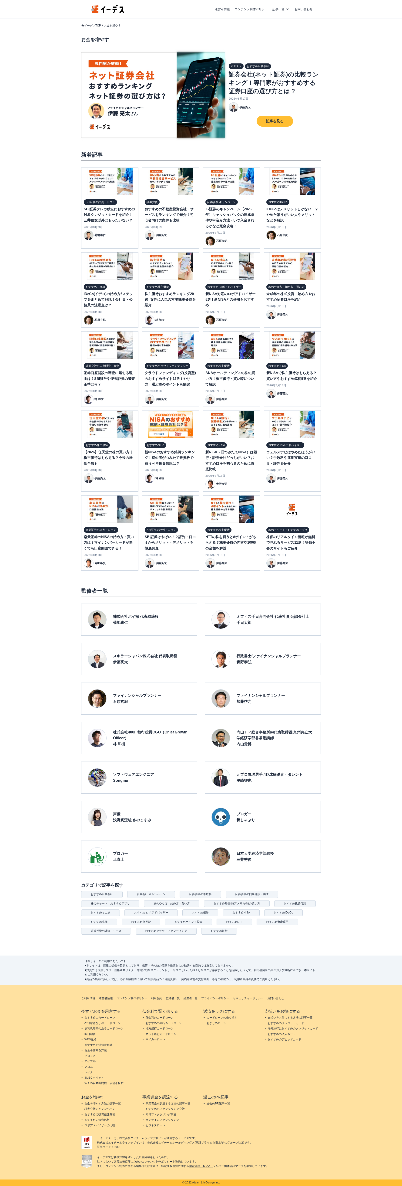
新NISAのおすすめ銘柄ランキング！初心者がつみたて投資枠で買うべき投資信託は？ (170, 457)
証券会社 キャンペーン (151, 894)
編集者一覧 (191, 998)
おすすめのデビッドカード (284, 1039)
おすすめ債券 (200, 912)
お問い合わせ (304, 9)
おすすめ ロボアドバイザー (151, 912)
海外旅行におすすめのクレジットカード (293, 1028)
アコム (88, 1066)
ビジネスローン (155, 1125)
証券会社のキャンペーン (99, 1108)
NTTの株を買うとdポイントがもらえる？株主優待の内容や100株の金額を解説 (230, 542)
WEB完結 (90, 1039)
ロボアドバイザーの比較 (99, 1125)
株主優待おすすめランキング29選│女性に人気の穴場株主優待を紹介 (170, 299)
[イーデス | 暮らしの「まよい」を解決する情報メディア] (107, 12)
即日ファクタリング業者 (161, 1114)
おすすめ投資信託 (295, 903)
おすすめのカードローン (99, 1017)
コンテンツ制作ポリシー (251, 9)
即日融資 (90, 1034)
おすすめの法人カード (282, 1034)
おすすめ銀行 (219, 931)
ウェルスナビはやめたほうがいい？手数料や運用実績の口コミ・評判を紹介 (290, 457)
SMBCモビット (94, 1077)
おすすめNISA (241, 912)
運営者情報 (222, 9)
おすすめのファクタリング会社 (165, 1108)
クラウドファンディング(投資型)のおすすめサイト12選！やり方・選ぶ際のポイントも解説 (170, 378)
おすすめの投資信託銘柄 (99, 1114)
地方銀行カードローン (160, 1028)
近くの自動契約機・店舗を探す (104, 1083)
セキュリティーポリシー (248, 998)
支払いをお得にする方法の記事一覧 (290, 1017)
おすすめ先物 (99, 921)
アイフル (90, 1061)
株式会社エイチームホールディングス (171, 1142)
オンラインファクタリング (162, 1119)
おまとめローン (216, 1023)
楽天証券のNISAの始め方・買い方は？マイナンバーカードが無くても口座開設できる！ (109, 542)
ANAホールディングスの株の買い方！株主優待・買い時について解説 (230, 378)
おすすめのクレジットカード (286, 1023)
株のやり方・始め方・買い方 (172, 903)
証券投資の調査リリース (106, 931)
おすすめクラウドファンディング (166, 931)
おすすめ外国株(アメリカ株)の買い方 (237, 903)
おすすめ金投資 (141, 921)
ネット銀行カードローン (161, 1034)
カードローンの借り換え (222, 1017)
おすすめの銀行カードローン (164, 1023)
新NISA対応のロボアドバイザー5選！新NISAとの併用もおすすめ (230, 299)
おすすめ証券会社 (102, 894)
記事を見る (275, 121)
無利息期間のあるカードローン (104, 1028)
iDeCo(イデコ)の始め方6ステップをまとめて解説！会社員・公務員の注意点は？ (108, 299)
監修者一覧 (173, 998)
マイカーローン (155, 1039)
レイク (88, 1072)
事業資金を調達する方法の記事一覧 (168, 1103)
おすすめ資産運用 (277, 921)
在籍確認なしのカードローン (102, 1023)
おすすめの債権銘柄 (97, 1119)
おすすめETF (234, 921)
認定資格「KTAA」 (201, 1166)
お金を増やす (112, 25)
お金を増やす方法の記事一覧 (102, 1103)
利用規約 (156, 998)
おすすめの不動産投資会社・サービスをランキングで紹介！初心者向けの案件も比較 (169, 214)
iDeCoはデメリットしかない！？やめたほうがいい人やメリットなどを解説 (292, 214)
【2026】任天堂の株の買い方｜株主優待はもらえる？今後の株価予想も (108, 457)
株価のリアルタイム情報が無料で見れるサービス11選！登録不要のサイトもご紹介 (290, 542)
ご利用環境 (88, 998)
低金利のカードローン (160, 1017)
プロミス (90, 1056)
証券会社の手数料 (200, 894)
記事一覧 (278, 9)
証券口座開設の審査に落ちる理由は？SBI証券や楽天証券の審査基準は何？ (109, 378)
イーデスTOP (92, 25)
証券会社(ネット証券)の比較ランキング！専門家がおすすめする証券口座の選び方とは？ (274, 83)
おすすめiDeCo (283, 912)
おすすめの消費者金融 (98, 1045)
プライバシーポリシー (215, 998)
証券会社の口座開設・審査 (252, 894)
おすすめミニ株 (100, 912)
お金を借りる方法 (95, 1050)
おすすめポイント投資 (188, 921)
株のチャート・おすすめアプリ (110, 903)
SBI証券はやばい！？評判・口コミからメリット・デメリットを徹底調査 (170, 542)
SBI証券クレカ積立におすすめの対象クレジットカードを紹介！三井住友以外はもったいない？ (109, 214)
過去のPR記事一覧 (218, 1103)
